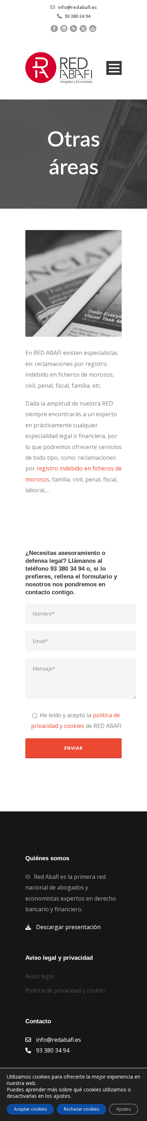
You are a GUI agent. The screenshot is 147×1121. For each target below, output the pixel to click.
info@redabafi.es (77, 7)
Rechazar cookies (81, 1109)
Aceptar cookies (30, 1109)
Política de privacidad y (65, 990)
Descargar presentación (68, 927)
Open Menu (114, 68)
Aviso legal (39, 976)
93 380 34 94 (77, 16)
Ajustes (123, 1109)
